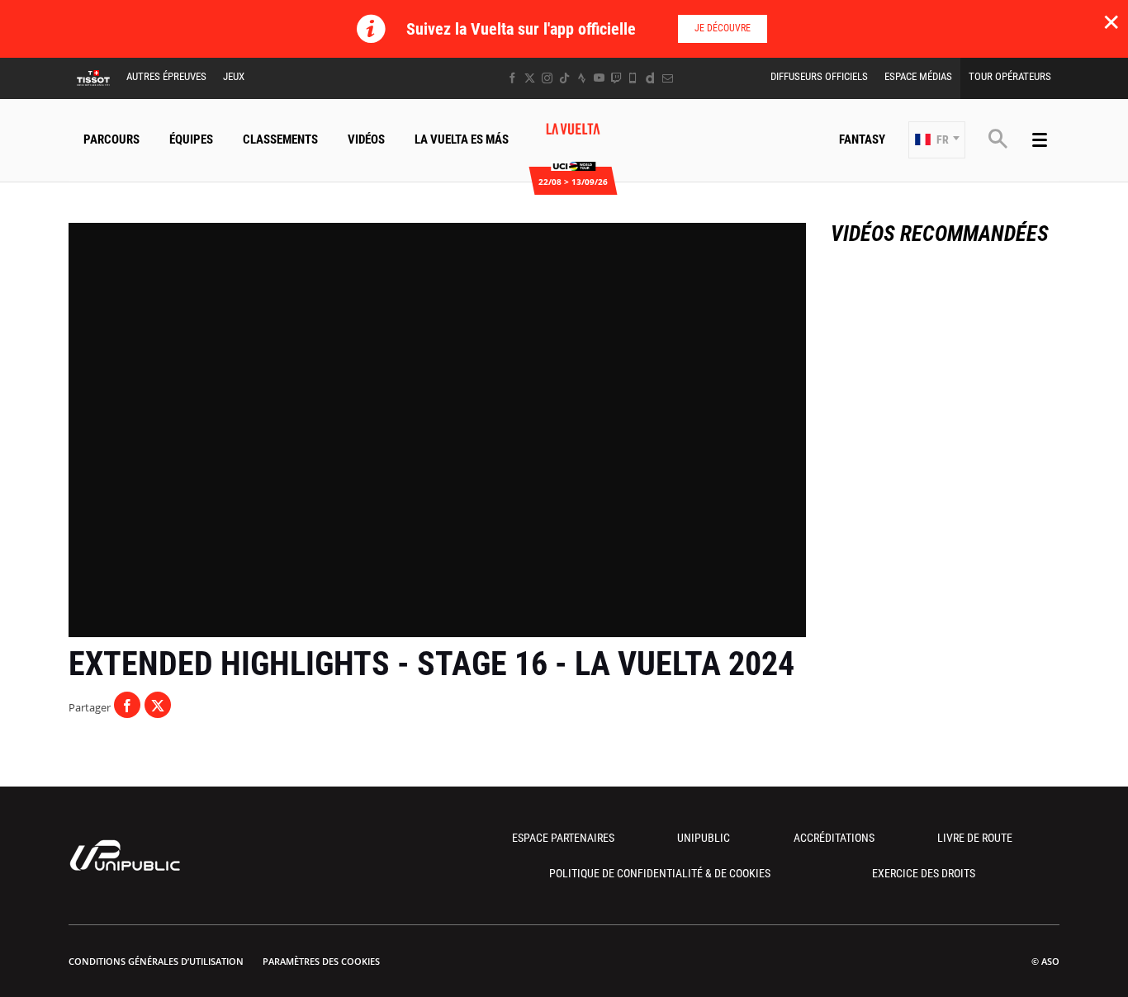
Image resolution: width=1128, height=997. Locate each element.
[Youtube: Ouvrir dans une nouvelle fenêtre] (599, 78)
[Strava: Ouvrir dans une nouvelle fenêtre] (581, 78)
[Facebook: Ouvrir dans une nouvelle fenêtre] (512, 78)
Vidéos (366, 139)
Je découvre (722, 28)
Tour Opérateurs (1010, 76)
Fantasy (862, 139)
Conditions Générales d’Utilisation (156, 961)
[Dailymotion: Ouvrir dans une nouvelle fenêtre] (650, 78)
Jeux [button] (233, 76)
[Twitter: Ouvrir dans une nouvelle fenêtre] (529, 78)
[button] (936, 139)
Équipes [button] (191, 139)
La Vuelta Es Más (462, 139)
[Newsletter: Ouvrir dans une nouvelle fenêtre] (667, 78)
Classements (280, 139)
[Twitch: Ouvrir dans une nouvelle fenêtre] (616, 78)
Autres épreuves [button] (166, 76)
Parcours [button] (111, 139)
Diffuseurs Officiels (819, 76)
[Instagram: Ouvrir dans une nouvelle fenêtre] (547, 78)
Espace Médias (918, 76)
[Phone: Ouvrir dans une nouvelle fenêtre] (633, 78)
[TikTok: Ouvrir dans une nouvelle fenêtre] (564, 78)
